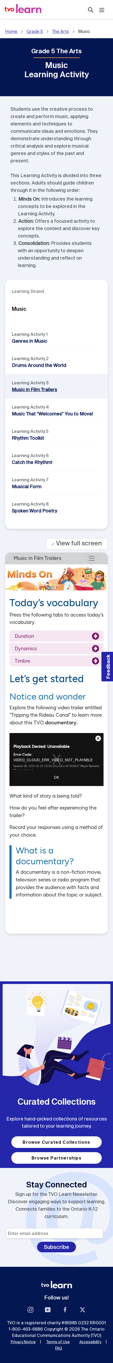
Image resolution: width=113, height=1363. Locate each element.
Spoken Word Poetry (34, 510)
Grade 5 (35, 31)
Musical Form (27, 486)
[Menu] (101, 9)
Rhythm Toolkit (28, 438)
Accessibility (90, 1342)
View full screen (77, 543)
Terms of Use (58, 1342)
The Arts (60, 31)
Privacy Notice (23, 1342)
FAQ (58, 1348)
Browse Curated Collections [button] (56, 1142)
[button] (107, 666)
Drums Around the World (39, 365)
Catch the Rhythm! (32, 462)
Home (11, 31)
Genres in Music (29, 341)
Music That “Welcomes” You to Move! (52, 413)
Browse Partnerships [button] (56, 1158)
